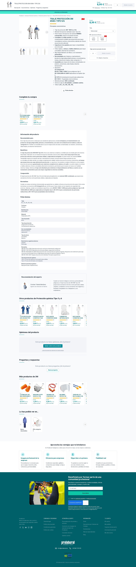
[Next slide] (47, 32)
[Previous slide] (20, 32)
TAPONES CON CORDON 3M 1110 (51, 395)
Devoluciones (86, 529)
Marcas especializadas (89, 532)
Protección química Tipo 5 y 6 (45, 15)
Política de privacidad (49, 524)
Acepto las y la (83, 498)
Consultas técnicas (67, 532)
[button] (22, 51)
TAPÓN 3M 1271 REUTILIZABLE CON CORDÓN (78, 395)
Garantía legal (47, 521)
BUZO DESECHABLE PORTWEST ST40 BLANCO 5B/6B (25, 116)
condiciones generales (80, 498)
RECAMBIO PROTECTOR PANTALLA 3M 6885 (65, 395)
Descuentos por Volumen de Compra (90, 525)
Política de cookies (49, 530)
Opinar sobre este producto (53, 346)
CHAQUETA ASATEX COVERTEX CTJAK (38, 317)
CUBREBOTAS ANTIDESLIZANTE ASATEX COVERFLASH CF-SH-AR (65, 317)
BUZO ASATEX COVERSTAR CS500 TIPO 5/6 (78, 317)
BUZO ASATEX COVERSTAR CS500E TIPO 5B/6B (51, 317)
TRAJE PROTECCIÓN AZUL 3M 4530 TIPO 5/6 (25, 317)
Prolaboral (21, 15)
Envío (84, 521)
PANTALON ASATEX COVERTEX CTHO (39, 116)
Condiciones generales (49, 527)
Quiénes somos (66, 535)
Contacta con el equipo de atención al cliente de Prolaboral (69, 528)
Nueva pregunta (53, 370)
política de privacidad (91, 498)
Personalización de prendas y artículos (69, 522)
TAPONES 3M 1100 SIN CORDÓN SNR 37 (25, 395)
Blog (84, 534)
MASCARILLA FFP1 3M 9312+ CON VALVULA (38, 395)
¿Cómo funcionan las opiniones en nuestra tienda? (53, 350)
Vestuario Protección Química (31, 15)
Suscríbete (85, 493)
